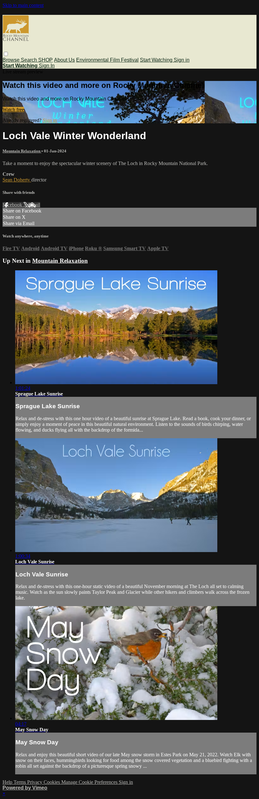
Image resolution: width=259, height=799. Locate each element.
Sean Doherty (17, 179)
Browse (12, 60)
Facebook (13, 204)
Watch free (13, 109)
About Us (64, 60)
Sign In (47, 65)
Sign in (182, 60)
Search (29, 60)
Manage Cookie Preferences (90, 782)
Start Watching (157, 60)
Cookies (52, 782)
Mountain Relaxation (22, 151)
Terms (20, 782)
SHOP (45, 60)
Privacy (35, 782)
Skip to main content (23, 5)
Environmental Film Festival (107, 60)
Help (8, 782)
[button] (6, 54)
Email (34, 204)
